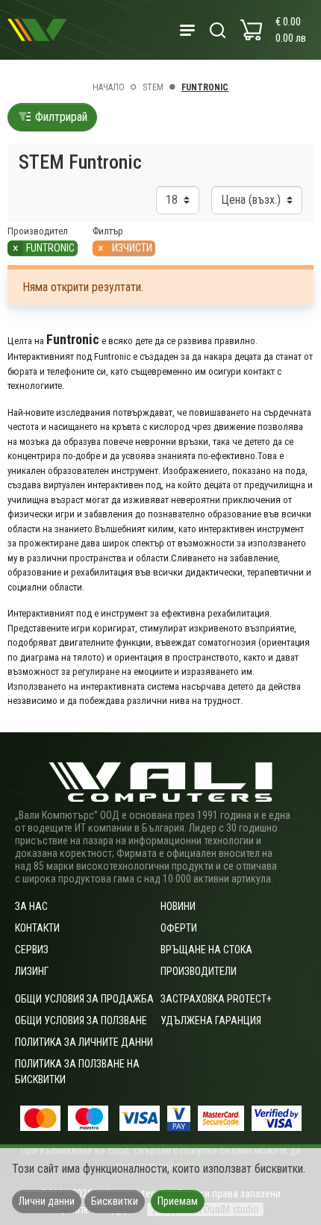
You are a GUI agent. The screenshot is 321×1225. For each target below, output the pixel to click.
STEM (153, 87)
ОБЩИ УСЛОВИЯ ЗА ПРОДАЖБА (84, 999)
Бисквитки (114, 1201)
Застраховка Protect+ (216, 999)
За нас (31, 906)
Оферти (178, 928)
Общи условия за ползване (81, 1020)
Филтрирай (59, 117)
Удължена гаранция (210, 1020)
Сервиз (32, 950)
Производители (198, 971)
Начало (109, 87)
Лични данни (47, 1201)
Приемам (178, 1201)
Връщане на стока (206, 950)
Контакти (37, 928)
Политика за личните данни (84, 1042)
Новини (178, 906)
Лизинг (32, 971)
